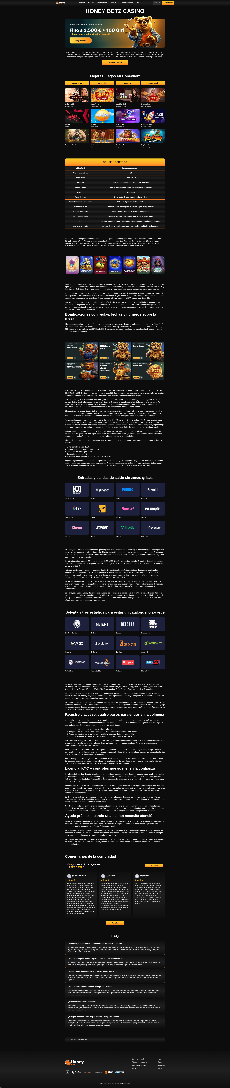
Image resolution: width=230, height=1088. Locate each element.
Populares (75, 83)
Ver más (115, 923)
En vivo (101, 83)
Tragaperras (151, 83)
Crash (126, 83)
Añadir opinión (153, 865)
